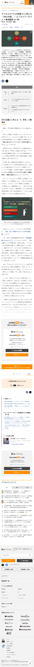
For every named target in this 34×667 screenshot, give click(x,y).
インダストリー (5, 595)
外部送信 (8, 656)
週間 (17, 487)
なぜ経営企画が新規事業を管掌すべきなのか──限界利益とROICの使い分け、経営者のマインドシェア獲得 (18, 496)
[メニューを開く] (2, 2)
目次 (17, 87)
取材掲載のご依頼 (25, 569)
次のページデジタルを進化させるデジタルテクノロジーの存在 (17, 366)
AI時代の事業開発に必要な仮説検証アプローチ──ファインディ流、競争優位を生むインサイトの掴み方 (18, 526)
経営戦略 (20, 589)
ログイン (18, 355)
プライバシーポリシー (11, 654)
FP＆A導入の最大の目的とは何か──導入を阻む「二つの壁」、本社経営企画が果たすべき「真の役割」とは (18, 530)
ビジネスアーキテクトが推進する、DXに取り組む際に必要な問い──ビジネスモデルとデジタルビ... (17, 422)
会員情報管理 (9, 645)
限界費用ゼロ (17, 27)
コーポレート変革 (21, 595)
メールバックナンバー (17, 346)
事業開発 (11, 27)
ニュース (4, 576)
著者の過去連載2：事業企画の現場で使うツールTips (17, 403)
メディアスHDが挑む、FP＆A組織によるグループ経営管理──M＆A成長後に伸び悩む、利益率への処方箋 (18, 501)
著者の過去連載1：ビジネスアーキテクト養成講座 (16, 401)
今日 (7, 487)
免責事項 (8, 648)
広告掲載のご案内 (9, 569)
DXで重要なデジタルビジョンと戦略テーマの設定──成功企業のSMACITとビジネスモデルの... (17, 418)
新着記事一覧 (5, 581)
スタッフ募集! (9, 643)
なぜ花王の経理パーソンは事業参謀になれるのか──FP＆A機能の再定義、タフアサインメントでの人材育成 (17, 521)
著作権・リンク (10, 641)
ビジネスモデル (5, 27)
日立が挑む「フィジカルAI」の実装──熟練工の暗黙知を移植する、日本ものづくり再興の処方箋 (18, 535)
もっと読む (6, 428)
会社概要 (8, 650)
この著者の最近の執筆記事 (17, 444)
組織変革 (3, 592)
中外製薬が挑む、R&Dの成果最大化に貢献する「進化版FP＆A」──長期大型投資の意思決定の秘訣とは (18, 506)
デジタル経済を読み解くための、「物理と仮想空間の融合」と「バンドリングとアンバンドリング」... (17, 426)
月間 (27, 487)
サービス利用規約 (10, 652)
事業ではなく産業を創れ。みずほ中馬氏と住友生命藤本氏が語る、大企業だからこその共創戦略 (18, 511)
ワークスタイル (5, 598)
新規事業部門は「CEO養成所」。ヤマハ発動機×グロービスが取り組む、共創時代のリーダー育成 (17, 491)
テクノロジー (20, 598)
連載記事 (3, 606)
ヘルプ (8, 639)
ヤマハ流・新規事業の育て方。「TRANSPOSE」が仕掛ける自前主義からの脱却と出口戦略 (18, 516)
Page (5, 100)
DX (21, 27)
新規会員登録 (17, 350)
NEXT (29, 374)
